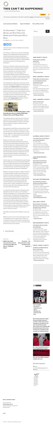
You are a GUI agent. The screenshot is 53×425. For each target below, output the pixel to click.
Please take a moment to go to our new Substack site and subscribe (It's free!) (41, 80)
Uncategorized (9, 231)
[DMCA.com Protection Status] (37, 286)
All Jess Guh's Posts (38, 218)
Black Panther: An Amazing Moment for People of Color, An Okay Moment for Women (41, 205)
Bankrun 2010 (15, 86)
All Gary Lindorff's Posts (39, 111)
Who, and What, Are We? (38, 23)
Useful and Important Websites (10, 23)
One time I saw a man (38, 101)
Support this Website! (25, 23)
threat (31, 17)
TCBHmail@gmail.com (8, 404)
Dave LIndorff (20, 40)
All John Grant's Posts (38, 72)
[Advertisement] (43, 44)
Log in (4, 413)
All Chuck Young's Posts (39, 260)
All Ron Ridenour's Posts (39, 240)
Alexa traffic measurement (39, 363)
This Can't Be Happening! (23, 8)
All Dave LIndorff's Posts (39, 94)
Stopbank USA (14, 98)
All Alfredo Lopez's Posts (39, 152)
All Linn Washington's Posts (40, 174)
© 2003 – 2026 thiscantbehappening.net (12, 421)
